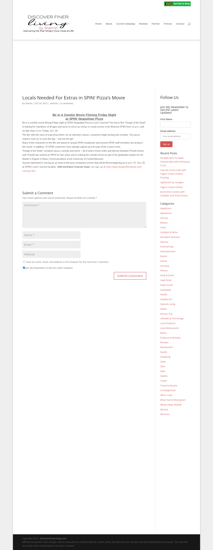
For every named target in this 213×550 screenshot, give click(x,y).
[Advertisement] (106, 63)
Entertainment (167, 251)
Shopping (165, 356)
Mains (163, 332)
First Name (166, 119)
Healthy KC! (166, 299)
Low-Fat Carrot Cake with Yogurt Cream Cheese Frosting (173, 174)
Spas (162, 366)
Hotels (163, 308)
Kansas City (166, 313)
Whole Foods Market (171, 404)
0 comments (67, 103)
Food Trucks (166, 284)
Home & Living (167, 304)
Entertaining (166, 246)
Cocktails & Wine (169, 232)
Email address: (168, 131)
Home (98, 24)
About (109, 24)
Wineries (164, 414)
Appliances (166, 213)
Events (163, 256)
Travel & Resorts (168, 385)
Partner (156, 24)
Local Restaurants (169, 328)
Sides (163, 361)
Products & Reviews (170, 337)
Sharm (28, 103)
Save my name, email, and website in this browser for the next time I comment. (67, 261)
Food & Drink (167, 275)
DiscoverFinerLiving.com (53, 538)
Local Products (167, 323)
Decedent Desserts (170, 237)
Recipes (164, 342)
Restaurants (166, 347)
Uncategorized (167, 390)
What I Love (166, 395)
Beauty (163, 222)
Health (163, 294)
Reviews (143, 24)
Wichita (164, 409)
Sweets (164, 375)
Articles (54, 103)
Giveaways (165, 289)
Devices (164, 241)
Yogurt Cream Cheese (171, 187)
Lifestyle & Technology (172, 318)
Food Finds (166, 280)
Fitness (164, 270)
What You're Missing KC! (173, 399)
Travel (163, 380)
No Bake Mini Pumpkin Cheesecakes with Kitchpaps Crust (175, 161)
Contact (180, 24)
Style (162, 371)
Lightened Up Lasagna (172, 182)
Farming (164, 265)
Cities (163, 227)
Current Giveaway (125, 24)
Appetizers (166, 208)
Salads (163, 351)
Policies (168, 24)
